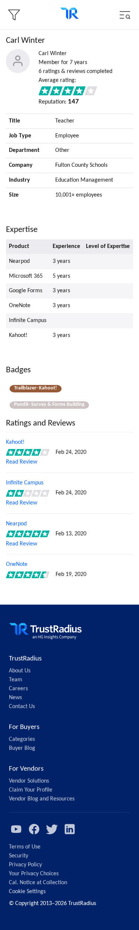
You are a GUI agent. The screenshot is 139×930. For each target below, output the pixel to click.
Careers (18, 689)
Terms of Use (24, 847)
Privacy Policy (25, 865)
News (15, 698)
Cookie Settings (27, 892)
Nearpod (16, 524)
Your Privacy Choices (34, 874)
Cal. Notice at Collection (38, 883)
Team (15, 680)
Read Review (21, 462)
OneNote (16, 564)
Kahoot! (15, 442)
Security (18, 856)
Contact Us (22, 707)
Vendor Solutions (29, 781)
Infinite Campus (24, 483)
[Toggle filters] (14, 15)
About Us (19, 671)
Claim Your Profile (30, 790)
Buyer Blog (22, 748)
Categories (22, 739)
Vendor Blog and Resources (42, 799)
